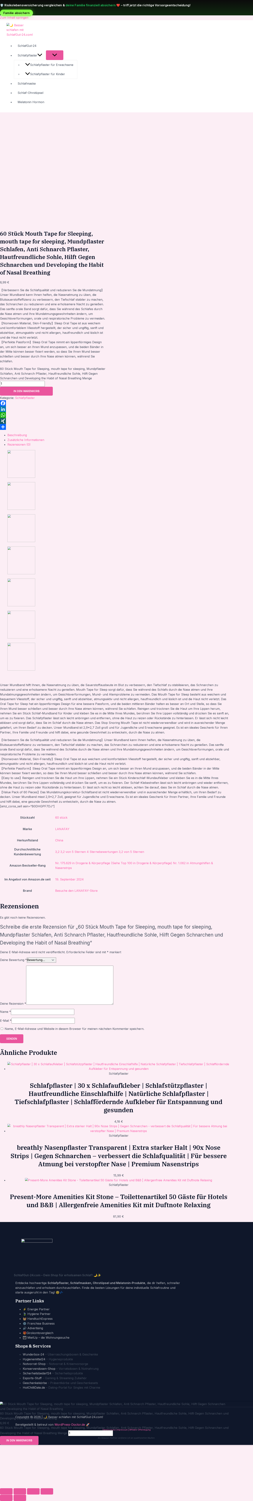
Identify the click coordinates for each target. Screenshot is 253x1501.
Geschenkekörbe (35, 1383)
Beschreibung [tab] (17, 435)
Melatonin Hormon (31, 102)
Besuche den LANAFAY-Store (76, 890)
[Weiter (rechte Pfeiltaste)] (20, 1498)
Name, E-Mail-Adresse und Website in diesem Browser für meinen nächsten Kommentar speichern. (74, 1029)
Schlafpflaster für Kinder (47, 74)
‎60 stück (61, 817)
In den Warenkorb (26, 391)
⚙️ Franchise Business (39, 1323)
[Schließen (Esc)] (47, 1491)
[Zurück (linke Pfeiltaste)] (6, 1498)
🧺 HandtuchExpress (38, 1319)
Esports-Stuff (32, 1378)
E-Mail (5, 1020)
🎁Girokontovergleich (38, 1333)
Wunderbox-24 (33, 1354)
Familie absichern (16, 13)
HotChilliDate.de (34, 1387)
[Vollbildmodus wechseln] (20, 1491)
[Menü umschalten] (54, 55)
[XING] (53, 421)
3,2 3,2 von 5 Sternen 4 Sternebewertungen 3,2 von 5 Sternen (99, 852)
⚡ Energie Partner (36, 1309)
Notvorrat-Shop (34, 1364)
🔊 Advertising (33, 1328)
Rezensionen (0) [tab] (19, 444)
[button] (39, 55)
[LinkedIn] (53, 409)
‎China (59, 840)
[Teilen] (53, 427)
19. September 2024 (69, 879)
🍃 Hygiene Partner (37, 1314)
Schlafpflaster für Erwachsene (51, 65)
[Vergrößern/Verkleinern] (6, 1491)
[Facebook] (53, 403)
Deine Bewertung (13, 960)
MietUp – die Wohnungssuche (48, 1337)
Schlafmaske (27, 83)
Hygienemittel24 (34, 1359)
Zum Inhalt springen (14, 17)
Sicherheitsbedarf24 (37, 1373)
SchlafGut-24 (27, 46)
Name (5, 1012)
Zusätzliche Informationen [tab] (25, 440)
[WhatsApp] (53, 415)
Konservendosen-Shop (39, 1368)
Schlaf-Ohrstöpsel (30, 93)
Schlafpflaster (27, 55)
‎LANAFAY (62, 829)
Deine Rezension (13, 1003)
